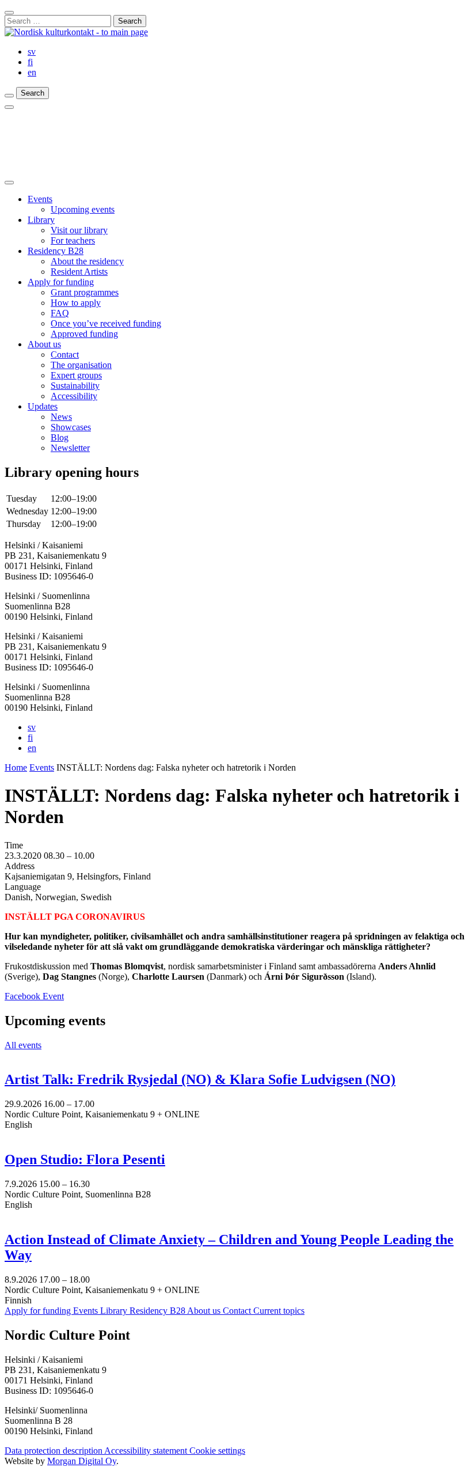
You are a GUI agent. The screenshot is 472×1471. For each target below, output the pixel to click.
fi (30, 62)
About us (44, 344)
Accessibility (74, 396)
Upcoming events (83, 209)
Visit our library (79, 230)
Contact (65, 354)
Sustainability (75, 386)
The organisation (81, 365)
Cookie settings (217, 1450)
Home (16, 767)
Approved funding (84, 334)
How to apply (76, 303)
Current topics (278, 1310)
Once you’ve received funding (106, 323)
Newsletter (70, 448)
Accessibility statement (146, 1450)
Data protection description (54, 1450)
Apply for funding (61, 282)
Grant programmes (85, 292)
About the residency (87, 261)
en (32, 72)
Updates (43, 406)
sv (32, 51)
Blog (59, 437)
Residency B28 (55, 251)
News (61, 417)
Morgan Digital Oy (81, 1461)
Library (41, 220)
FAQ (60, 313)
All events (23, 1045)
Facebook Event (34, 996)
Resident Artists (79, 271)
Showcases (71, 427)
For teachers (73, 240)
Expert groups (76, 375)
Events (40, 199)
